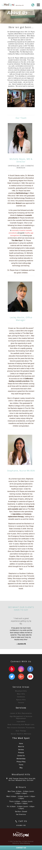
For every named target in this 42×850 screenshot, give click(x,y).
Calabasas (21, 710)
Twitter (12, 690)
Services (21, 763)
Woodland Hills (21, 704)
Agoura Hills (21, 713)
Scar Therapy (21, 744)
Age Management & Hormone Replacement (21, 731)
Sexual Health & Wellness (21, 747)
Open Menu (38, 5)
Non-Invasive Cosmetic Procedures (21, 741)
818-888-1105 (21, 839)
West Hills (21, 707)
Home (21, 757)
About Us (21, 760)
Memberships (21, 772)
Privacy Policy (21, 775)
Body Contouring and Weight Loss (21, 738)
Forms (21, 778)
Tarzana (21, 716)
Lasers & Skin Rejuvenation (21, 727)
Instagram (21, 682)
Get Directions (21, 828)
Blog (21, 781)
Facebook (30, 682)
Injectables (21, 735)
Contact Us (21, 769)
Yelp (12, 682)
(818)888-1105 (32, 4)
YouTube (30, 690)
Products (21, 766)
